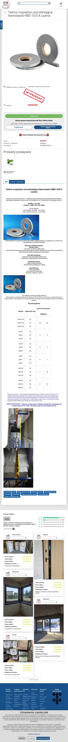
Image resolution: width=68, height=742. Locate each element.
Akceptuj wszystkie (43, 738)
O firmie (42, 694)
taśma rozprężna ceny (50, 492)
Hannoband (7, 494)
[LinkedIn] (57, 702)
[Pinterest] (60, 700)
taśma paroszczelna (43, 494)
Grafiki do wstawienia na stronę (18, 704)
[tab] (6, 182)
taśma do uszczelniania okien (29, 494)
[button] (18, 3)
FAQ (41, 706)
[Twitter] (54, 700)
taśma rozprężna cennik (23, 492)
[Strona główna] (5, 4)
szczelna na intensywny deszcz (12, 496)
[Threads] (57, 697)
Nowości (42, 699)
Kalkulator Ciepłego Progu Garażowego (27, 696)
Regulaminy (9, 694)
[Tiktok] (57, 694)
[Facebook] (54, 694)
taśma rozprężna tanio (10, 492)
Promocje (42, 701)
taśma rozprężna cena (37, 492)
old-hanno (43, 143)
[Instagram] (57, 700)
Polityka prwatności (34, 734)
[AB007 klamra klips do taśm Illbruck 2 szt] (10, 162)
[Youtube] (60, 694)
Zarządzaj (31, 738)
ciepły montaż (16, 494)
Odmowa (22, 738)
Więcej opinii (34, 679)
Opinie (41, 703)
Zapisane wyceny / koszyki (33, 698)
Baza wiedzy (43, 697)
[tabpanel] (34, 343)
